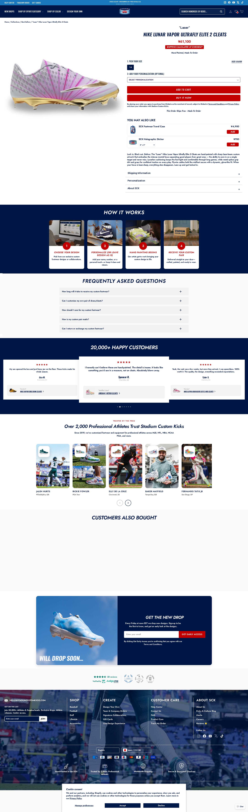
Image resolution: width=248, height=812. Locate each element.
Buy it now (183, 98)
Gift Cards (108, 719)
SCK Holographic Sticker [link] (151, 139)
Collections (15, 22)
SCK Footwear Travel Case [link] (152, 126)
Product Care (157, 719)
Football (73, 711)
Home (7, 22)
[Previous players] (120, 503)
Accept (122, 805)
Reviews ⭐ (201, 723)
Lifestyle (73, 719)
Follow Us (200, 730)
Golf (72, 715)
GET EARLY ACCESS (192, 634)
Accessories (75, 723)
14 (130, 67)
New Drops (9, 11)
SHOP (74, 700)
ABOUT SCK (206, 700)
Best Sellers (25, 22)
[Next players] (128, 503)
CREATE (109, 700)
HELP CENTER (9, 3)
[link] (133, 129)
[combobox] (202, 12)
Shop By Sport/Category (29, 11)
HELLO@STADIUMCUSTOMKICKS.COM (28, 700)
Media (199, 715)
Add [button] (233, 131)
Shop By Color (54, 11)
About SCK (184, 189)
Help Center (156, 706)
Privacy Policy (76, 798)
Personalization (184, 181)
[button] (236, 11)
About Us (200, 706)
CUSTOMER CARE (165, 700)
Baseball (74, 706)
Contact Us (156, 711)
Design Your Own (74, 11)
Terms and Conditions (153, 644)
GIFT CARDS (36, 3)
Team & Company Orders (115, 711)
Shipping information (184, 173)
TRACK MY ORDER (23, 3)
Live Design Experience (114, 723)
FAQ (153, 715)
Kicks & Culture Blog (206, 711)
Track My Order (158, 723)
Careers (200, 719)
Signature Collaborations (114, 715)
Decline (161, 805)
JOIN (43, 718)
